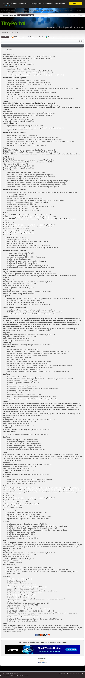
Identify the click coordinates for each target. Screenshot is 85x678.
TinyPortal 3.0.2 (8, 111)
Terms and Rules (74, 673)
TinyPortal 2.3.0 (8, 333)
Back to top (42, 659)
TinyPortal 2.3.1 (8, 280)
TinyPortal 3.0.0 (8, 223)
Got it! (75, 3)
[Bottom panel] (82, 41)
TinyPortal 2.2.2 (8, 418)
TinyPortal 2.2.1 (8, 462)
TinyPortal (62, 673)
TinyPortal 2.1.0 (8, 551)
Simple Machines (14, 673)
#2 (46, 379)
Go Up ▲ (82, 673)
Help (67, 673)
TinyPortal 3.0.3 (8, 54)
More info (6, 5)
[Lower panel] (80, 41)
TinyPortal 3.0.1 (8, 158)
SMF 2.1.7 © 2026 (4, 673)
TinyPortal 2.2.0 (8, 496)
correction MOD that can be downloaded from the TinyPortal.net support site (52, 323)
